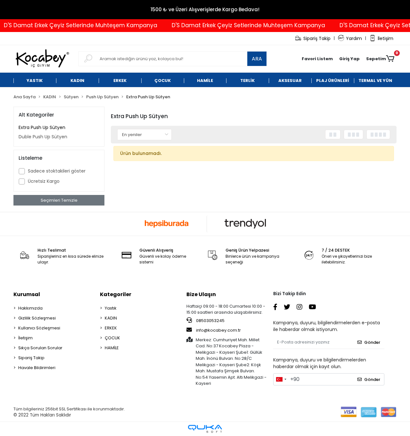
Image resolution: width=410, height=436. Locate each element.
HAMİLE (112, 348)
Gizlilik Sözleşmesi (37, 318)
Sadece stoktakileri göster (57, 171)
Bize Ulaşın (201, 294)
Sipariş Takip (317, 38)
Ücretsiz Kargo (44, 181)
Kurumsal (26, 294)
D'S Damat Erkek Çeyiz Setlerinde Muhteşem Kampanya (243, 25)
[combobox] (281, 379)
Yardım (354, 38)
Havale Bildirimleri (36, 368)
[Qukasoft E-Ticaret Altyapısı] (205, 429)
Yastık (111, 308)
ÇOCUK (112, 338)
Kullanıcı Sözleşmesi (39, 328)
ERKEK (111, 328)
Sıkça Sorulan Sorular (40, 348)
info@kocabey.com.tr (218, 330)
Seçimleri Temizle (59, 200)
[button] (349, 59)
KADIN (111, 318)
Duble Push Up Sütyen (43, 136)
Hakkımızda (30, 308)
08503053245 (210, 321)
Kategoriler (115, 294)
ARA (257, 58)
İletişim (385, 38)
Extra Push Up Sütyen (42, 127)
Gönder (372, 342)
